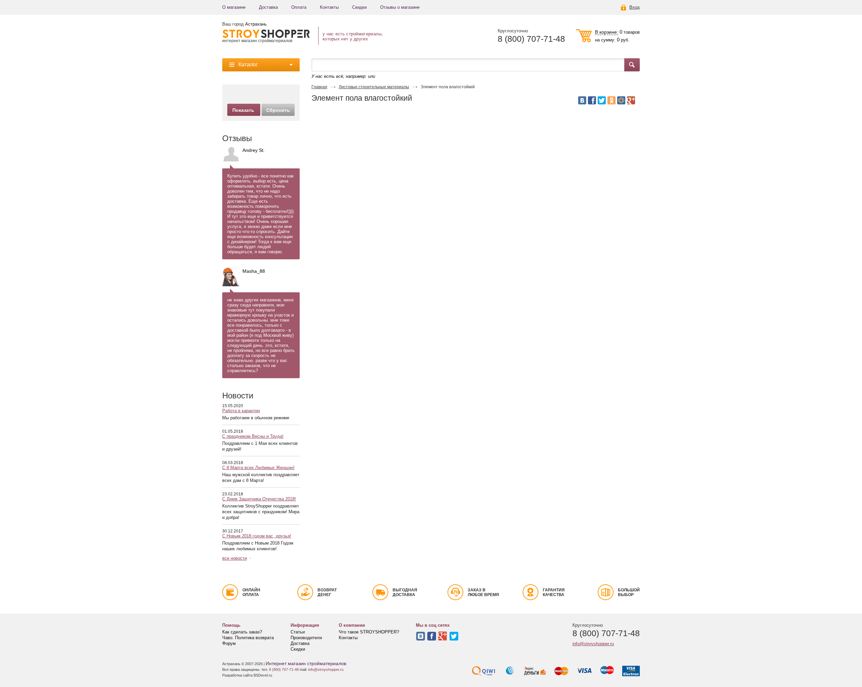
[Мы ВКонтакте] (420, 636)
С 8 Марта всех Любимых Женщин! (258, 467)
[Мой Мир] (621, 100)
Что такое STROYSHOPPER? (369, 631)
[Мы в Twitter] (454, 636)
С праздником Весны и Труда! (253, 436)
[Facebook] (592, 100)
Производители (306, 637)
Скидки (359, 7)
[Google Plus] (631, 100)
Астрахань (256, 24)
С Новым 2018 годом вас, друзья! (256, 535)
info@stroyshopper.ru (593, 643)
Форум (229, 643)
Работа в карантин (241, 410)
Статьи (298, 631)
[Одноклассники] (611, 100)
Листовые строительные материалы (374, 87)
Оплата (298, 7)
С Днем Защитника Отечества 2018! (259, 498)
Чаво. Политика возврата (248, 637)
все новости (234, 558)
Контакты (329, 7)
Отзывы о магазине (400, 7)
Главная (319, 87)
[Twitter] (602, 100)
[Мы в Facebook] (431, 636)
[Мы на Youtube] (442, 636)
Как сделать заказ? (242, 631)
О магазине (233, 7)
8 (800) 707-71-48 (531, 38)
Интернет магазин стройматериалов (306, 663)
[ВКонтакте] (582, 100)
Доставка (268, 7)
